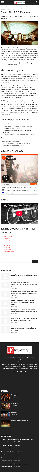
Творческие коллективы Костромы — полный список (18, 6)
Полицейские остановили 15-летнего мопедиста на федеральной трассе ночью (23, 302)
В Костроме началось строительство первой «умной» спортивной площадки (24, 310)
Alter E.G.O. (7, 245)
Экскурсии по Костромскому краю (12, 452)
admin (2, 448)
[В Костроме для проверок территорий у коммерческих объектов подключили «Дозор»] (5, 294)
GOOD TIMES (8, 236)
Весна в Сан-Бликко (10, 241)
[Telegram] (21, 372)
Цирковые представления (19, 420)
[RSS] (18, 372)
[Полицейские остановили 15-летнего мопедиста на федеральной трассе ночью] (5, 303)
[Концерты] (5, 397)
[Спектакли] (5, 406)
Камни (6, 253)
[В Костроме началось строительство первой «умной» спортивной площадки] (5, 312)
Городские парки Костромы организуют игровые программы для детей (24, 319)
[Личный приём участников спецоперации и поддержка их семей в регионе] (5, 285)
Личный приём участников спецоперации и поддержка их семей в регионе (24, 284)
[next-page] (4, 336)
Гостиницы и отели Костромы (10, 446)
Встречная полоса (9, 251)
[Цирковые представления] (5, 423)
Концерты (14, 395)
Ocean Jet (7, 243)
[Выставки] (5, 414)
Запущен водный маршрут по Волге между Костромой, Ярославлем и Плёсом (24, 275)
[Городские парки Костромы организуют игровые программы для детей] (5, 320)
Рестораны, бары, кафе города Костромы (14, 464)
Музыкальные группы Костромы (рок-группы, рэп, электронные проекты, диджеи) (19, 8)
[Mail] (14, 372)
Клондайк (7, 247)
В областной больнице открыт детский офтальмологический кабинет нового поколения (24, 328)
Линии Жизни (8, 256)
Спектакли (14, 403)
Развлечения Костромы (8, 458)
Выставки (14, 412)
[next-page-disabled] (4, 429)
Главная (3, 6)
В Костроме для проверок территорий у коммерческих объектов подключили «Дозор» (24, 293)
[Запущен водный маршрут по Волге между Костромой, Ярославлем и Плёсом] (5, 276)
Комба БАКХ (7, 238)
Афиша (4, 391)
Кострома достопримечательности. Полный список (17, 439)
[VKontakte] (25, 372)
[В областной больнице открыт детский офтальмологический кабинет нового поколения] (5, 329)
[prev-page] (2, 336)
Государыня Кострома (7, 441)
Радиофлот (7, 249)
